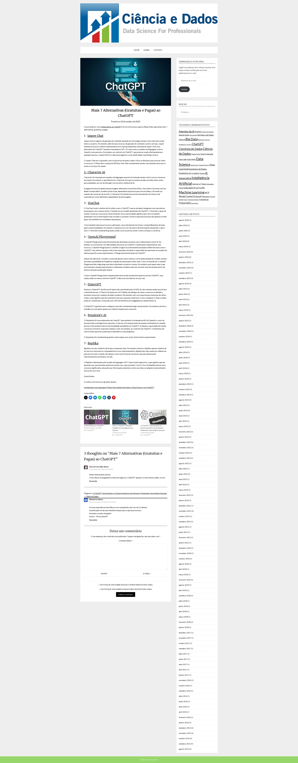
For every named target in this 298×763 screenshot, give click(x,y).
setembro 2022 (185, 458)
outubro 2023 (184, 389)
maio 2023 (183, 416)
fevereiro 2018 (185, 622)
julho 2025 (183, 289)
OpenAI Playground (102, 237)
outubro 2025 (184, 273)
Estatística (183, 173)
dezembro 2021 (185, 506)
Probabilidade (204, 200)
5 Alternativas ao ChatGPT (111, 127)
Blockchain (201, 139)
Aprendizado (193, 135)
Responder (93, 481)
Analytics (198, 132)
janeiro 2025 (184, 321)
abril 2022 (183, 484)
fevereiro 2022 (185, 495)
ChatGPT (198, 144)
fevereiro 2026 (185, 252)
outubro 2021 (184, 516)
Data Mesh (191, 159)
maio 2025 (183, 299)
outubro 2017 (184, 643)
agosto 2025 (184, 283)
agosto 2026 (184, 220)
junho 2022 (183, 474)
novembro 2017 (185, 638)
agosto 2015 (184, 749)
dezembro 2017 (185, 633)
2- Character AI (94, 172)
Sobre (147, 50)
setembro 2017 (185, 648)
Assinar (184, 89)
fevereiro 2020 (185, 580)
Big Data (192, 139)
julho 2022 (183, 469)
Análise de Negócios (208, 132)
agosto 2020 (184, 564)
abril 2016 (183, 712)
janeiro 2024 (184, 379)
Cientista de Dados (190, 148)
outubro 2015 (184, 738)
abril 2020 (183, 569)
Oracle (185, 199)
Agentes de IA (187, 131)
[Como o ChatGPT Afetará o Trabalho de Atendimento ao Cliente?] (125, 417)
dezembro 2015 (185, 728)
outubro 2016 (184, 686)
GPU (189, 173)
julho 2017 (183, 654)
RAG (188, 202)
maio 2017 (183, 664)
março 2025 (183, 310)
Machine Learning (191, 192)
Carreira (188, 144)
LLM (197, 188)
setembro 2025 (185, 278)
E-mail (147, 573)
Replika (93, 343)
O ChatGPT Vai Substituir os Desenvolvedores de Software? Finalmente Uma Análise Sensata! (153, 428)
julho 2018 (183, 601)
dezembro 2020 (185, 548)
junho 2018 (183, 606)
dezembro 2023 (185, 384)
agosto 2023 (184, 400)
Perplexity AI (97, 315)
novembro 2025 (185, 268)
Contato (158, 50)
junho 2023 (183, 410)
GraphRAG (195, 173)
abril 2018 (183, 611)
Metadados (205, 196)
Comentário (126, 541)
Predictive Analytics (193, 199)
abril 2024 (183, 368)
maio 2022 (183, 479)
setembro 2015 (185, 744)
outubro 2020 (184, 559)
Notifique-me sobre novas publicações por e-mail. (126, 589)
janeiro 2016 (184, 722)
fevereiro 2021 (185, 537)
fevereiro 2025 (185, 315)
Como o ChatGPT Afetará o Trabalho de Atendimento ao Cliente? (122, 428)
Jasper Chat (95, 136)
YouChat (93, 203)
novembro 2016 (185, 680)
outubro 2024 (184, 336)
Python (182, 203)
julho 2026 (183, 225)
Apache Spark (184, 135)
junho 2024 (183, 357)
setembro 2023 (185, 395)
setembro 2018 (185, 596)
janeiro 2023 (184, 437)
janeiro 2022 (184, 500)
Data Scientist (195, 165)
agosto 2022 (184, 463)
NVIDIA (181, 199)
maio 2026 (183, 236)
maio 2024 (183, 363)
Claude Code (195, 154)
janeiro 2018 (184, 627)
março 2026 (183, 246)
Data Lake (183, 159)
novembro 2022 (185, 447)
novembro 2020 (185, 553)
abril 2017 (183, 670)
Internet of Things (199, 184)
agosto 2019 (184, 585)
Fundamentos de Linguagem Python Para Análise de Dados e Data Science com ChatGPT (119, 387)
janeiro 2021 (184, 543)
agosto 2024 (184, 347)
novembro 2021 (185, 511)
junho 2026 (183, 231)
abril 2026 (183, 241)
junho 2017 (183, 659)
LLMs (202, 187)
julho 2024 (183, 352)
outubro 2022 (184, 453)
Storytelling (194, 203)
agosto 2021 (184, 527)
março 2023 (183, 426)
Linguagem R (189, 188)
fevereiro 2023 (185, 432)
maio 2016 (183, 707)
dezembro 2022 (185, 442)
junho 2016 (183, 701)
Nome (104, 573)
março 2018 (183, 617)
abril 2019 (183, 590)
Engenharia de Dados (197, 169)
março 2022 (183, 490)
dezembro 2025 (185, 262)
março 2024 (183, 373)
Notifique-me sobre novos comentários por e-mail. (126, 585)
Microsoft (212, 196)
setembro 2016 (185, 691)
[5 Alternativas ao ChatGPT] (97, 417)
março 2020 (183, 574)
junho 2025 (183, 294)
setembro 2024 (185, 342)
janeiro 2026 (184, 257)
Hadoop (202, 173)
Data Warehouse (204, 165)
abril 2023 (183, 421)
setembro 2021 (185, 522)
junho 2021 (183, 532)
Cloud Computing (206, 154)
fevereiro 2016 (185, 717)
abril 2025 (183, 305)
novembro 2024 (185, 331)
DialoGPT (94, 284)
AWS (198, 135)
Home (136, 50)
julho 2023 (183, 405)
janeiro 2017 (184, 675)
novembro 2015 (185, 733)
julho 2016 (183, 696)
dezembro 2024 (185, 326)
